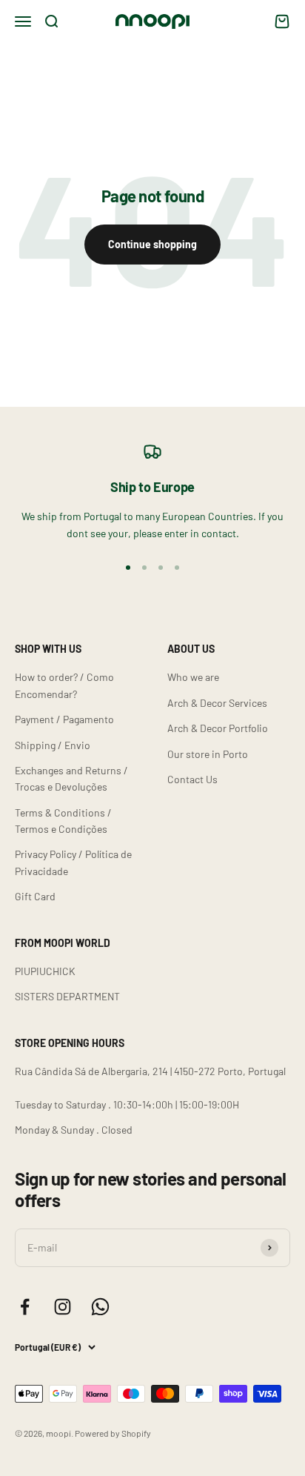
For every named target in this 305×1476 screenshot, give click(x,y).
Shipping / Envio (52, 745)
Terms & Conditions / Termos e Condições (63, 820)
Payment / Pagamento (64, 719)
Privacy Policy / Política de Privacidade (73, 862)
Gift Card (35, 896)
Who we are (193, 677)
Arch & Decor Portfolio (217, 728)
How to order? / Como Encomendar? (64, 685)
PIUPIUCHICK (45, 971)
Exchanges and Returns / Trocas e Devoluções (71, 778)
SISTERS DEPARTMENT (67, 996)
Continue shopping (152, 244)
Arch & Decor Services (217, 703)
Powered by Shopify (113, 1433)
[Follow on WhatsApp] (100, 1307)
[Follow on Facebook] (25, 1307)
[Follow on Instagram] (63, 1307)
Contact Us (192, 779)
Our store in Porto (207, 754)
